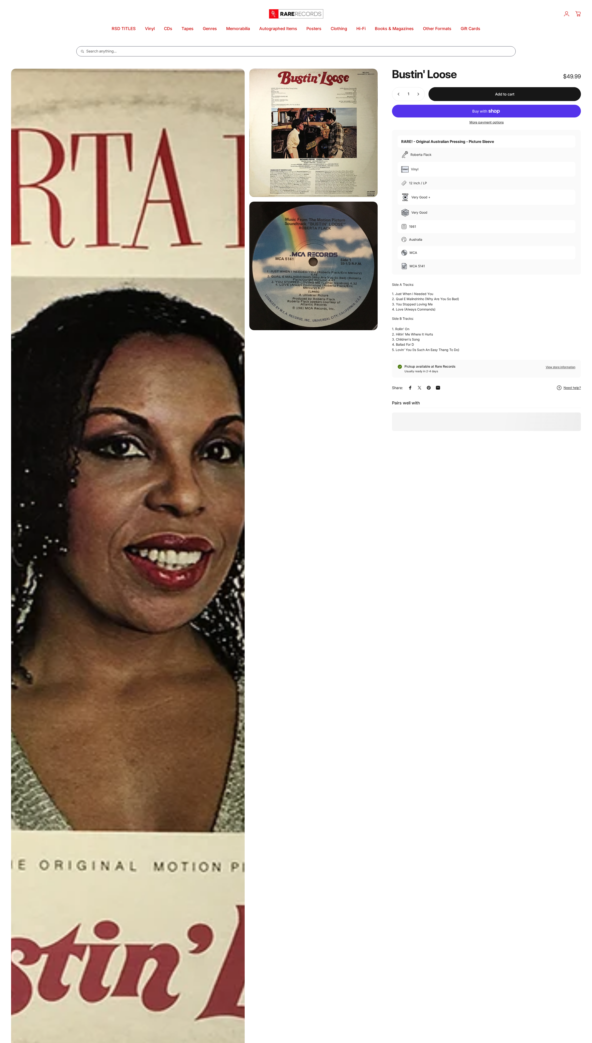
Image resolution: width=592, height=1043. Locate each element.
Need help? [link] (572, 388)
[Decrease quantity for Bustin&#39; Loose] (397, 94)
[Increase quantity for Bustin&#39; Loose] (419, 94)
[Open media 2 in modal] (313, 133)
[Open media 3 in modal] (313, 266)
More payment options (486, 122)
